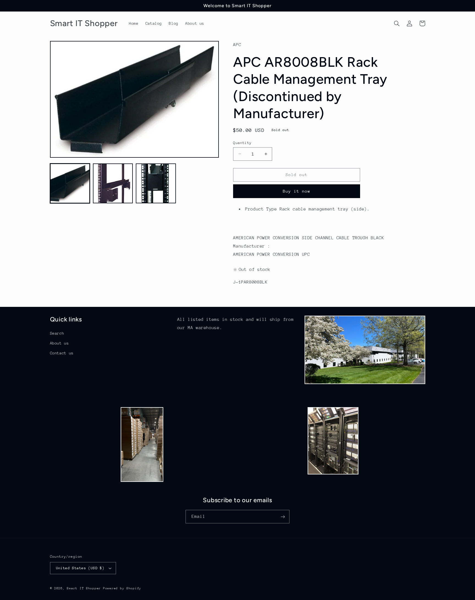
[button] (397, 23)
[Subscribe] (283, 516)
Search (57, 333)
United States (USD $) (80, 568)
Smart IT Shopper (84, 588)
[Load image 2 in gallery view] (113, 183)
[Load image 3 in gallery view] (156, 183)
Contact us (62, 353)
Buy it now (297, 190)
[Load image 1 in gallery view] (70, 183)
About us (59, 343)
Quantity (242, 142)
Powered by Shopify (122, 588)
